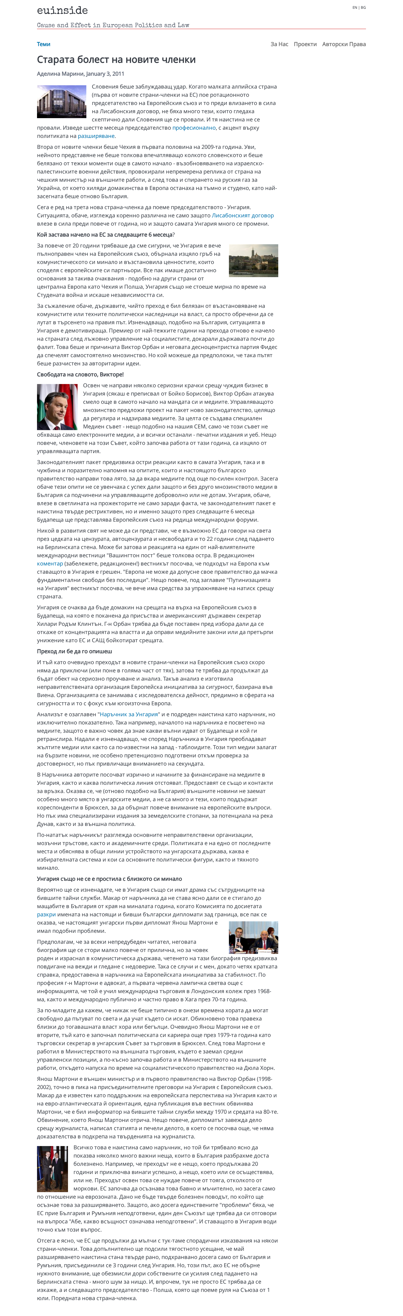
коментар (50, 563)
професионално (194, 127)
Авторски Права (344, 44)
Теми (43, 44)
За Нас (279, 44)
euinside (62, 11)
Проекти (305, 44)
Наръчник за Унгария (129, 714)
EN (355, 7)
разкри (46, 914)
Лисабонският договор (243, 215)
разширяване (96, 136)
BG (363, 7)
